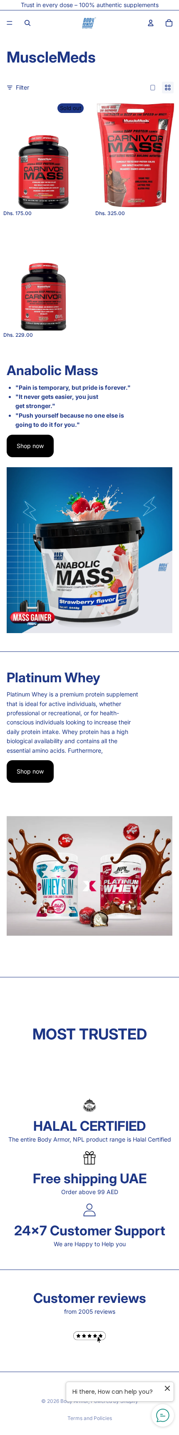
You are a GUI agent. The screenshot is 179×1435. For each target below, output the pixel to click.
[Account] (151, 23)
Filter (22, 87)
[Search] (27, 23)
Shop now (30, 445)
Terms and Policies (89, 1418)
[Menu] (9, 23)
